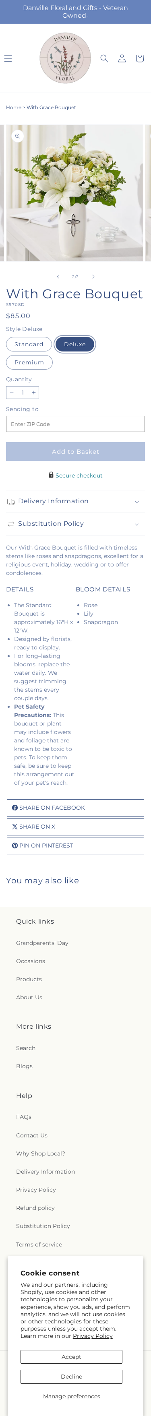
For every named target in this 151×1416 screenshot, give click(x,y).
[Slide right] (93, 276)
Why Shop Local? (40, 1153)
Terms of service (39, 1244)
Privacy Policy (93, 1336)
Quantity (19, 379)
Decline (71, 1376)
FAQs (23, 1116)
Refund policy (35, 1207)
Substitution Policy (43, 1226)
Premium (29, 362)
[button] (104, 58)
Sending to (34, 409)
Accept (71, 1356)
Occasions (30, 961)
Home (13, 107)
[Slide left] (58, 276)
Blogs (24, 1066)
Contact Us (32, 1135)
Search (25, 1048)
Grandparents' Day (42, 943)
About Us (29, 997)
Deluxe (75, 344)
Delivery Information (45, 1171)
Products (29, 979)
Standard (28, 344)
